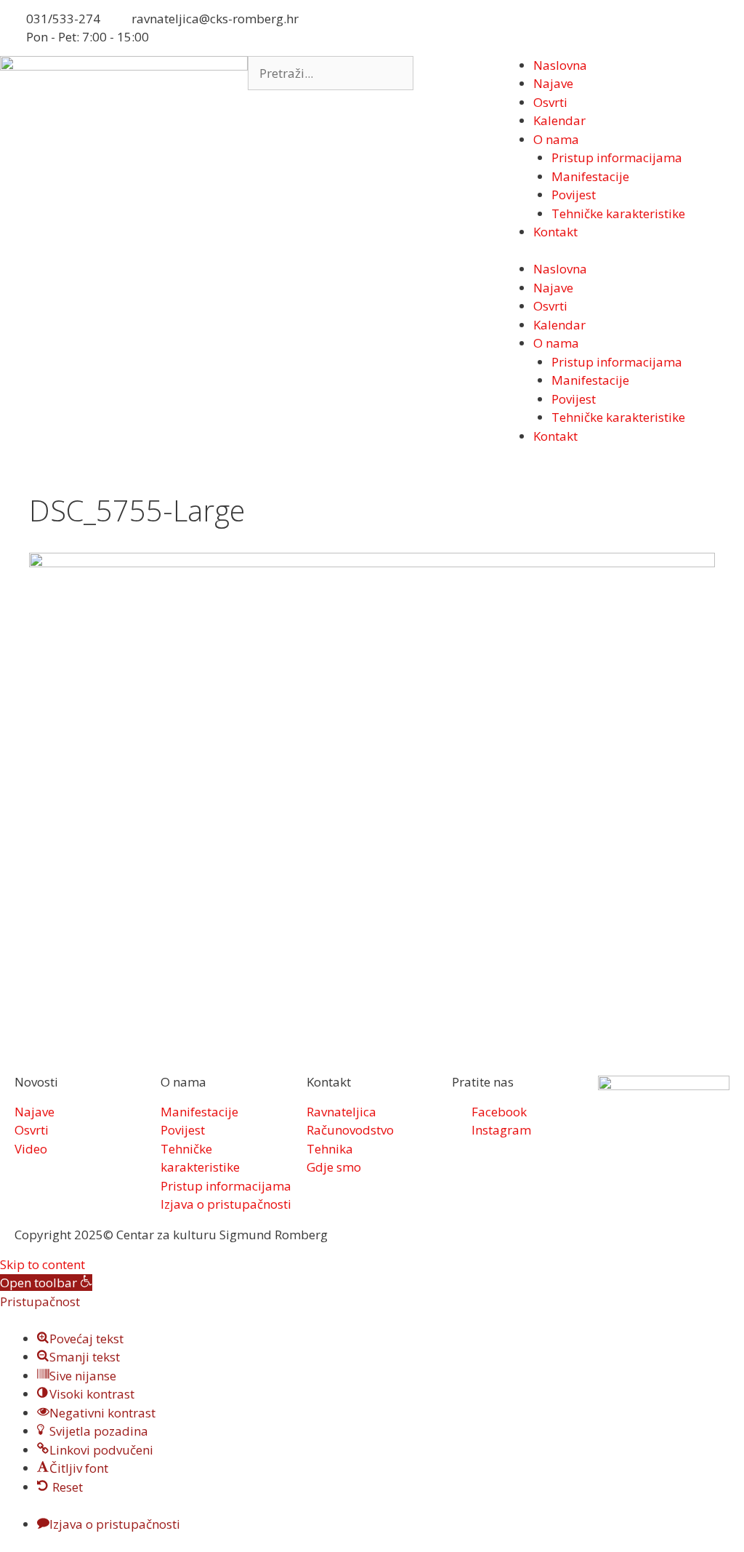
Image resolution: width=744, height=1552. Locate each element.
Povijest (573, 194)
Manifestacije (590, 176)
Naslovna (560, 65)
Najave (553, 83)
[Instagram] (436, 25)
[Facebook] (397, 25)
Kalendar (559, 120)
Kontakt (555, 231)
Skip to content (42, 1264)
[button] (46, 1282)
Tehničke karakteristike (618, 213)
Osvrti (550, 102)
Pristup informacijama (616, 157)
